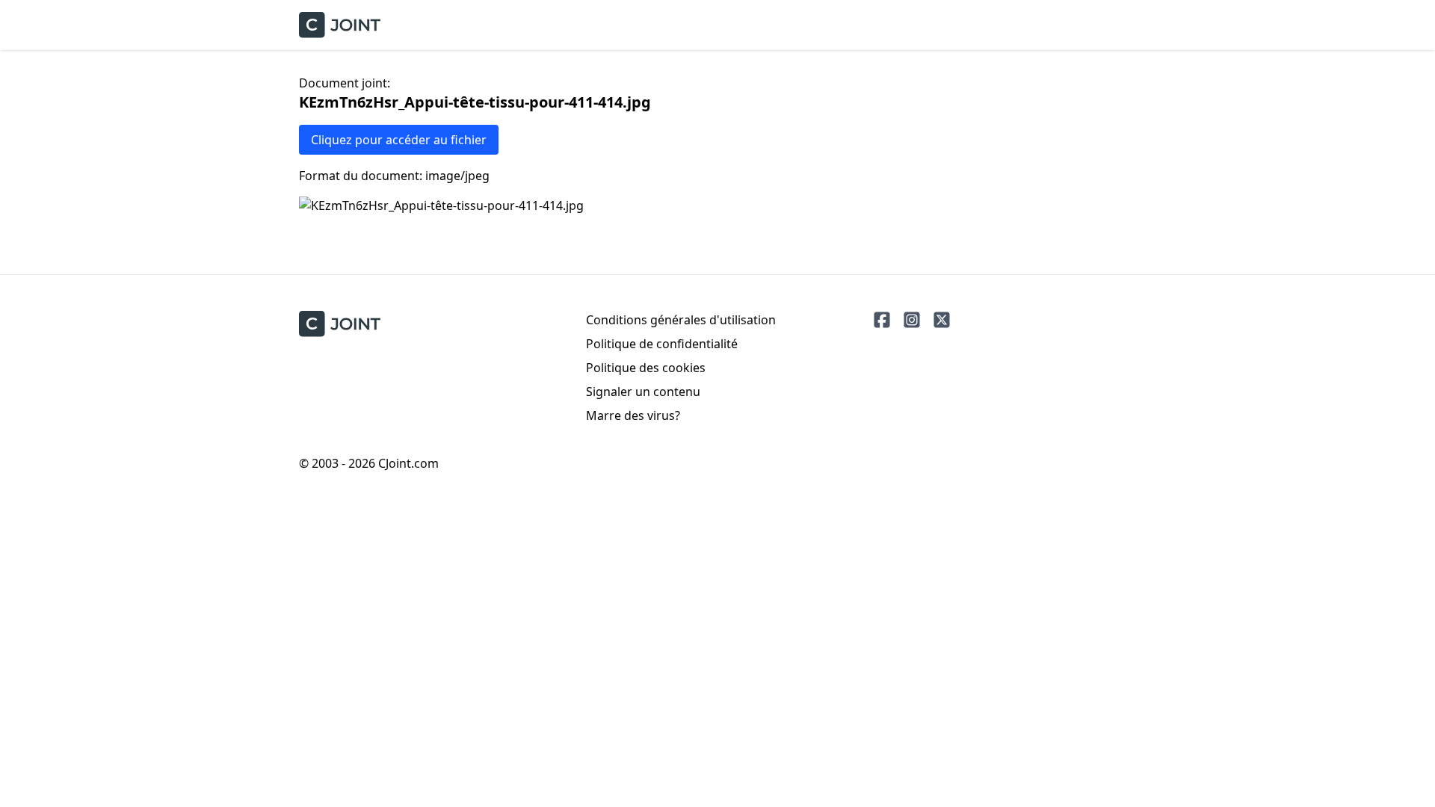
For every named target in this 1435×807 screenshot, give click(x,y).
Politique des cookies (646, 367)
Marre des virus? (633, 415)
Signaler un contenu (643, 391)
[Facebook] (882, 320)
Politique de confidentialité (662, 344)
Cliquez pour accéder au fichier (399, 140)
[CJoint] (339, 324)
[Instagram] (912, 320)
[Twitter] (942, 320)
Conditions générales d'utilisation (681, 320)
